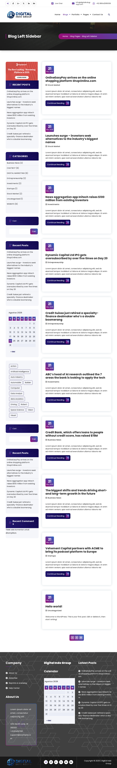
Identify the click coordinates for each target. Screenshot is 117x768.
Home (57, 14)
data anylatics (17, 399)
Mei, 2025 (49, 70)
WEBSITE (11, 204)
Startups (11, 188)
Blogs (65, 14)
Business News (13, 163)
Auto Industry (17, 377)
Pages (86, 14)
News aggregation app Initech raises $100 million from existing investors (21, 115)
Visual (13, 415)
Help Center (14, 688)
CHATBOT (11, 168)
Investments (12, 183)
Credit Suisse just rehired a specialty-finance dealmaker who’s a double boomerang (20, 136)
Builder (28, 382)
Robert (24, 404)
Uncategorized (13, 198)
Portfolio (76, 14)
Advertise (13, 678)
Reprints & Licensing (18, 683)
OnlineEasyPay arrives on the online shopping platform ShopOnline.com (20, 94)
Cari (14, 221)
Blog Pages (75, 36)
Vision (30, 410)
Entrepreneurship (15, 178)
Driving (14, 404)
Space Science (17, 410)
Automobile (16, 382)
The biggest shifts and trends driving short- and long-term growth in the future (76, 492)
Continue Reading (58, 103)
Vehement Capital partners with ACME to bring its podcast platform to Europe (74, 550)
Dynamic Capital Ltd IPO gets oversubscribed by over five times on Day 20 (22, 126)
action (13, 366)
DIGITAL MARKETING (16, 173)
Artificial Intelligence (20, 371)
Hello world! (53, 606)
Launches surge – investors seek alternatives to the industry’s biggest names (21, 105)
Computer (15, 388)
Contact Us (97, 14)
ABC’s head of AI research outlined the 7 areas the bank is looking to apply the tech (75, 375)
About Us (13, 673)
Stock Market (13, 193)
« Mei (13, 351)
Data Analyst (16, 393)
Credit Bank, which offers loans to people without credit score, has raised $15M (74, 434)
